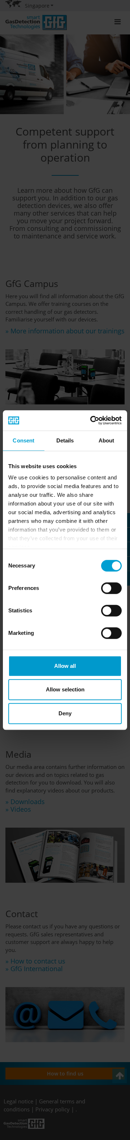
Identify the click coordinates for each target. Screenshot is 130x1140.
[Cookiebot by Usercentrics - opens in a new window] (92, 420)
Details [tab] (65, 440)
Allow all (65, 666)
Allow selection (65, 689)
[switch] (111, 588)
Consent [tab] (23, 440)
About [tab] (106, 440)
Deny (65, 713)
